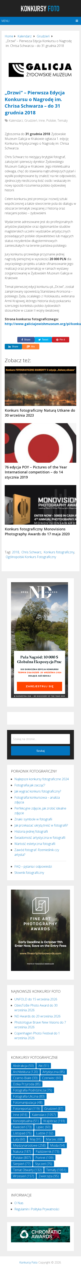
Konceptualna (26, 1121)
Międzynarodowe (29, 1145)
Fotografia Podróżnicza (32, 1090)
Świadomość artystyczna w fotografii (39, 837)
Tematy (62, 120)
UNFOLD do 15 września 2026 (35, 999)
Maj (35, 1139)
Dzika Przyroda (26, 1084)
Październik (47, 1151)
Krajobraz (54, 1121)
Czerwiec (51, 1078)
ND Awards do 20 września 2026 (37, 1016)
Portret (44, 1157)
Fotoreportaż (26, 1108)
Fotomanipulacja (27, 1102)
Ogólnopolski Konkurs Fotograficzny (31, 557)
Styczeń (43, 1164)
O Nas (18, 1203)
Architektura (25, 1072)
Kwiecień (22, 1127)
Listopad (22, 1133)
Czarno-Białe (25, 1078)
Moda (57, 1145)
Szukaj (40, 750)
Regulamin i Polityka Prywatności (36, 1209)
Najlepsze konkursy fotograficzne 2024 (41, 779)
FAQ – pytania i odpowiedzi (33, 866)
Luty (19, 1139)
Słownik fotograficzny (29, 872)
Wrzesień (23, 1176)
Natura (22, 1151)
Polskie (51, 120)
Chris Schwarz (31, 552)
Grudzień (30, 120)
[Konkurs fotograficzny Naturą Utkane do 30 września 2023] (40, 386)
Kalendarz (16, 120)
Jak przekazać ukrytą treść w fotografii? (41, 825)
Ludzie (44, 1133)
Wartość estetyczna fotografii (34, 844)
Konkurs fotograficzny (59, 552)
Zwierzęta (49, 1176)
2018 (15, 552)
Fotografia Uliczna (29, 1096)
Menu (5, 21)
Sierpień (21, 1164)
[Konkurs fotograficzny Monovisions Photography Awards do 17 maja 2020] (40, 505)
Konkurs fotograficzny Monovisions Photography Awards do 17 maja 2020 (37, 531)
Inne (42, 120)
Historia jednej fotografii (31, 831)
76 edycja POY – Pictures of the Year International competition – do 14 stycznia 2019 (36, 472)
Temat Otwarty (27, 1170)
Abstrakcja (23, 1065)
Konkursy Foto (28, 1262)
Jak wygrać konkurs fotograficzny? (37, 791)
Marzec (54, 1139)
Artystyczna (53, 1072)
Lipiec (43, 1127)
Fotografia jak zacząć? (29, 785)
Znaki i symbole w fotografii (33, 819)
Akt (43, 1065)
